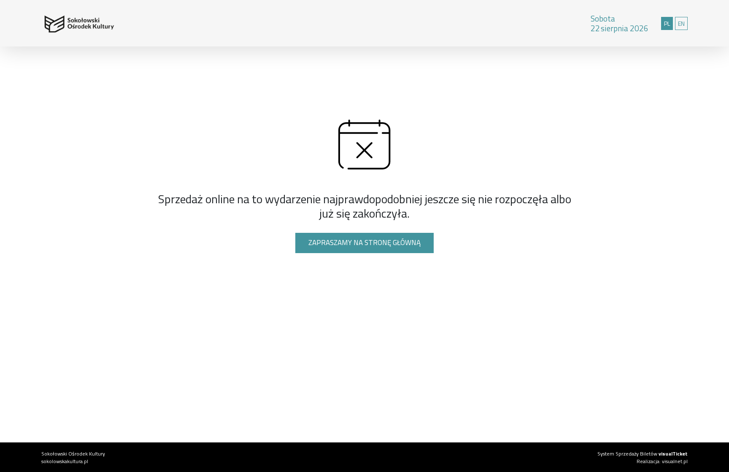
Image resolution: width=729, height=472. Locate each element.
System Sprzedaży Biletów (642, 454)
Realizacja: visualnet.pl (662, 461)
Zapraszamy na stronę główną (364, 242)
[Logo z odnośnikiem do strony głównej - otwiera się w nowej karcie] (62, 23)
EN (683, 23)
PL (668, 23)
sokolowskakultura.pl (64, 461)
